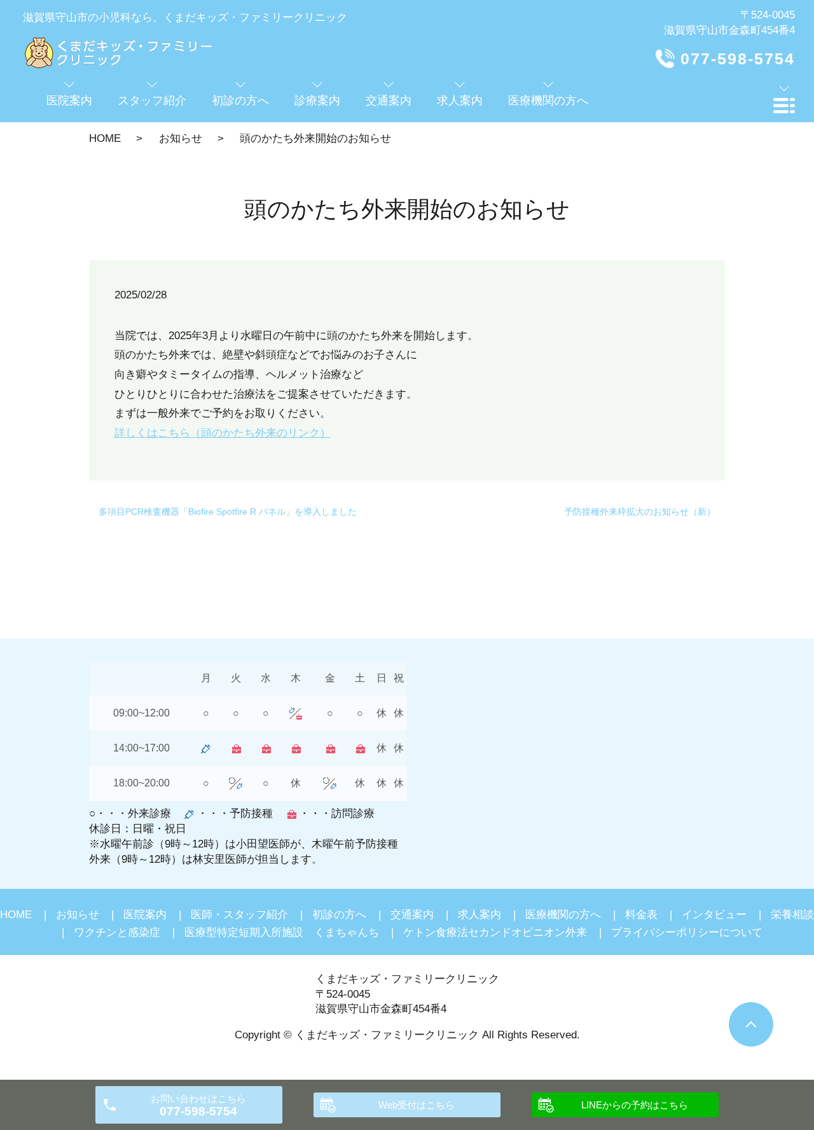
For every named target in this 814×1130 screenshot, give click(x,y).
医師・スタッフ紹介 (239, 915)
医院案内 (145, 915)
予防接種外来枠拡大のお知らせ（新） (639, 511)
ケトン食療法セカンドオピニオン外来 (495, 932)
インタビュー (714, 915)
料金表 (641, 915)
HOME (105, 138)
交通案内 (412, 915)
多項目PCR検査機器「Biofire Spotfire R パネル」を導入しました (228, 511)
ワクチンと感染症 (117, 932)
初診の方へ (339, 915)
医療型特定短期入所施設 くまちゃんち (281, 932)
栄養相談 (792, 915)
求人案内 (479, 915)
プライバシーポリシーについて (686, 932)
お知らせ (180, 138)
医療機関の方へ (563, 915)
